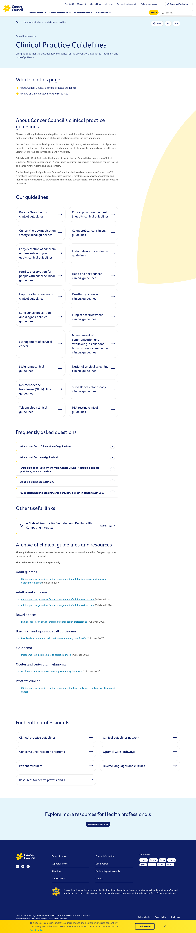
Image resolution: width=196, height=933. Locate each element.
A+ (176, 23)
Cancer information (105, 856)
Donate (154, 12)
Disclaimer (175, 917)
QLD (173, 860)
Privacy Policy (144, 917)
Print (159, 23)
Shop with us (58, 878)
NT (164, 860)
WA (171, 864)
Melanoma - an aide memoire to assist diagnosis (46, 654)
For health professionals (107, 871)
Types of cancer (59, 856)
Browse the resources (98, 824)
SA (144, 864)
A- (168, 23)
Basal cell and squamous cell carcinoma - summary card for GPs (53, 638)
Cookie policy (36, 930)
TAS (153, 864)
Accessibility (160, 917)
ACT (145, 860)
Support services (60, 863)
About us (56, 871)
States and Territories (179, 4)
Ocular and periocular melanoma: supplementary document (51, 671)
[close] (164, 926)
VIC (162, 864)
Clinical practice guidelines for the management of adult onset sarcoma (58, 599)
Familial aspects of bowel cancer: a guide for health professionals (54, 621)
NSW (155, 860)
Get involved (101, 863)
